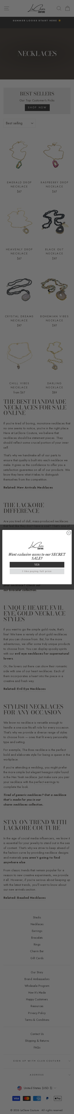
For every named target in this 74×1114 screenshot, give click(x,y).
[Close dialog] (69, 533)
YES (37, 564)
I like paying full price (37, 571)
